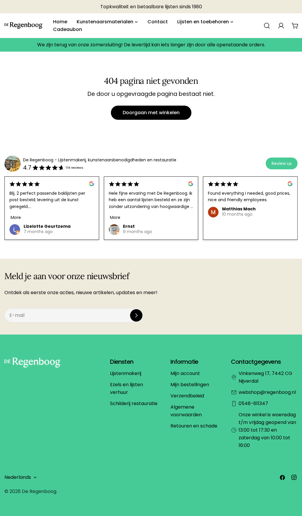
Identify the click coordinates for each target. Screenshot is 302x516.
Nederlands (17, 477)
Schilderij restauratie (133, 403)
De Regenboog (39, 491)
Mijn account (185, 373)
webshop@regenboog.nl (267, 392)
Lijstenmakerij (125, 373)
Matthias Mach (239, 209)
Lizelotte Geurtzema (47, 226)
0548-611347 (253, 403)
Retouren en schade (193, 425)
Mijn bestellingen (189, 384)
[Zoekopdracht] (267, 26)
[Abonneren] (136, 315)
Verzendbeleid (187, 395)
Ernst (129, 226)
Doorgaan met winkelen (151, 112)
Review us (282, 163)
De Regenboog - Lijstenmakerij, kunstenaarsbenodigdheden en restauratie (99, 160)
